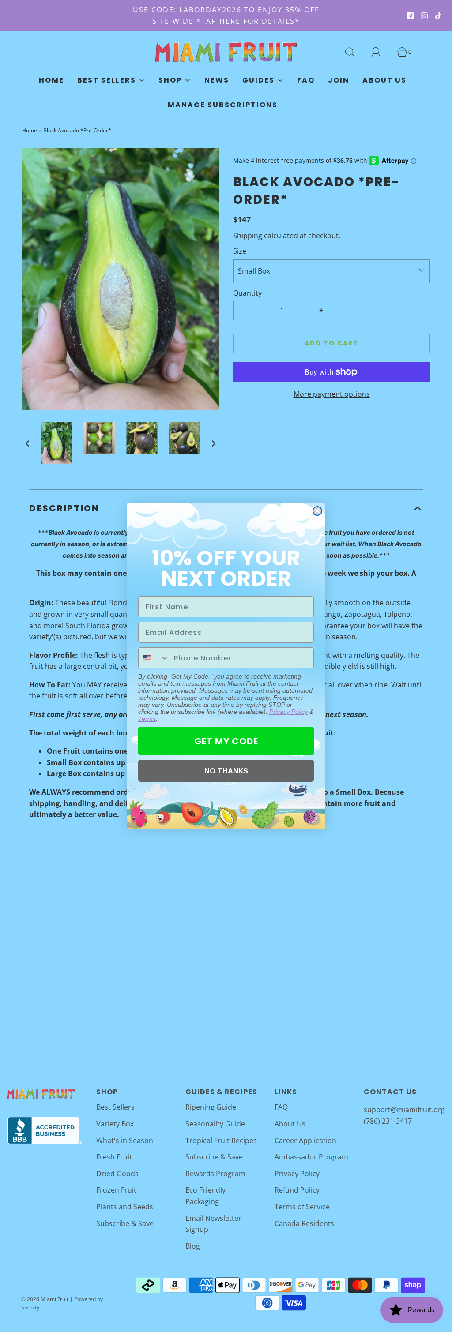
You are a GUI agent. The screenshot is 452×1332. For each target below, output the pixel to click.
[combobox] (154, 658)
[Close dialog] (317, 511)
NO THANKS (226, 770)
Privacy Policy (288, 711)
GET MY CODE (226, 741)
